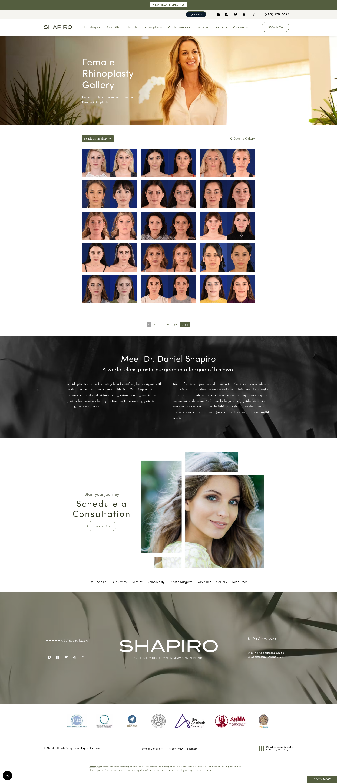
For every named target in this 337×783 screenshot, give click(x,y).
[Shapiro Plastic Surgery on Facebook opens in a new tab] (227, 14)
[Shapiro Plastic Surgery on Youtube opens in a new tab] (244, 14)
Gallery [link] (221, 27)
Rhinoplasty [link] (153, 27)
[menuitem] (218, 14)
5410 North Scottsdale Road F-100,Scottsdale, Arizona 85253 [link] (266, 655)
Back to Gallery (244, 138)
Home (86, 97)
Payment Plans (196, 14)
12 (175, 325)
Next (185, 325)
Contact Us (102, 526)
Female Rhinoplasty (95, 102)
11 (168, 325)
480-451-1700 (204, 770)
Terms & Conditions (151, 748)
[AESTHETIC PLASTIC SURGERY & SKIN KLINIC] (168, 648)
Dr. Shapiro (75, 384)
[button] (7, 775)
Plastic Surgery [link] (179, 27)
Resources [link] (240, 27)
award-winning (101, 384)
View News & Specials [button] (168, 4)
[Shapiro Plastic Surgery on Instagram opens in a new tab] (218, 14)
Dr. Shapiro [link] (92, 27)
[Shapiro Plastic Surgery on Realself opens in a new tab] (253, 14)
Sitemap (192, 748)
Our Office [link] (115, 27)
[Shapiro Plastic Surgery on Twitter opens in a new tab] (235, 14)
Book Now (275, 27)
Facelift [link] (133, 27)
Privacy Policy (175, 748)
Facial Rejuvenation (120, 97)
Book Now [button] (322, 779)
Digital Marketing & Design (279, 748)
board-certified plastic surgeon (134, 384)
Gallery (98, 97)
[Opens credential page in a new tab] (77, 721)
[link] (277, 14)
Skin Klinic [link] (203, 27)
